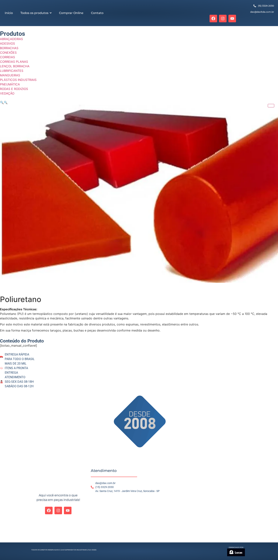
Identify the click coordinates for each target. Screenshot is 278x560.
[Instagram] (223, 18)
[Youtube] (232, 18)
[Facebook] (213, 18)
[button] (2, 102)
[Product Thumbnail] (271, 105)
